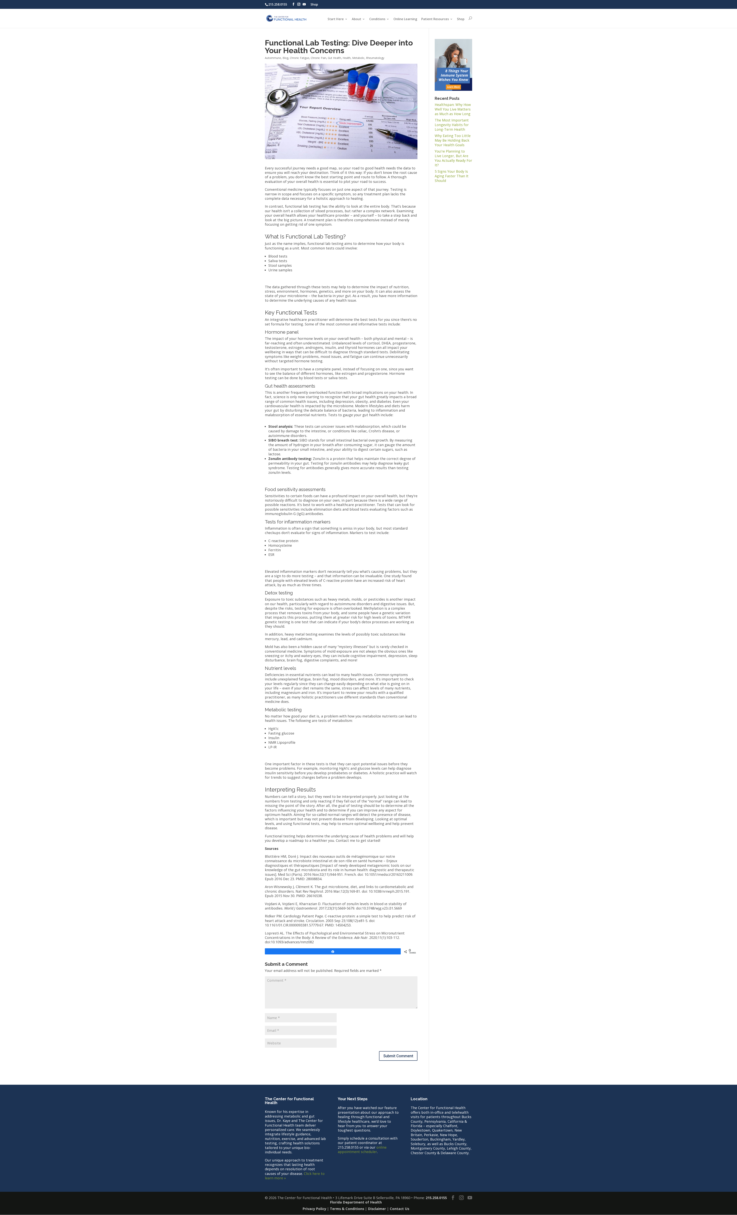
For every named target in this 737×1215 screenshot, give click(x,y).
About (356, 19)
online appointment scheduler (362, 1149)
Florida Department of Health (356, 1202)
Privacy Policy (314, 1208)
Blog (285, 58)
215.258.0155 (277, 4)
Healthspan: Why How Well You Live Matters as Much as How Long (453, 109)
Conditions (377, 19)
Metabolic (358, 58)
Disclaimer (377, 1208)
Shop (314, 4)
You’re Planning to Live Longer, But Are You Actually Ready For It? (453, 158)
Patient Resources (435, 19)
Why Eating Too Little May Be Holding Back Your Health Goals (453, 140)
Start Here (336, 19)
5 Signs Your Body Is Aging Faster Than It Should (451, 176)
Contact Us (399, 1208)
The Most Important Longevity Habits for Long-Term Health (452, 125)
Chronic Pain (318, 58)
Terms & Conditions (347, 1208)
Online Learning (405, 19)
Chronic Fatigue (299, 58)
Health (347, 58)
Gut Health (334, 58)
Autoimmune (273, 58)
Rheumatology (375, 58)
